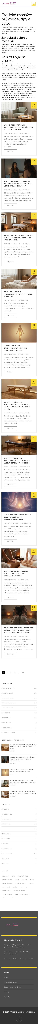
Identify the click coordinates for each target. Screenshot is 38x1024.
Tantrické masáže (7, 698)
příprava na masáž (8, 898)
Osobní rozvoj (6, 727)
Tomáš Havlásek (11, 413)
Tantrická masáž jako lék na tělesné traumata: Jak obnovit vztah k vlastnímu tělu (18, 184)
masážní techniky (19, 890)
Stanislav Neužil (11, 467)
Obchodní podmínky (10, 982)
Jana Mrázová (10, 300)
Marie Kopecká (11, 354)
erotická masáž (7, 879)
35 (23, 672)
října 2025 (5, 858)
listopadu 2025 (6, 853)
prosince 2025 (6, 848)
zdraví (28, 887)
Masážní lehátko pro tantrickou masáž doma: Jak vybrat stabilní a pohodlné (17, 461)
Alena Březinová (11, 133)
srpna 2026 (5, 809)
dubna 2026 (5, 829)
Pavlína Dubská (11, 190)
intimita (30, 883)
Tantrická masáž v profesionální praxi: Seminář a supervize (18, 294)
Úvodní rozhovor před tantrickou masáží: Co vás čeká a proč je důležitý (18, 127)
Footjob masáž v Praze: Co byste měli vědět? (18, 959)
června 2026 (5, 819)
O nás (6, 977)
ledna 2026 (5, 843)
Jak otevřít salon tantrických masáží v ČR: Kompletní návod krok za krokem (18, 238)
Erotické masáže (7, 693)
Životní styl (5, 713)
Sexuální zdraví (7, 708)
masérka (15, 887)
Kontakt (7, 997)
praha (32, 879)
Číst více (10, 151)
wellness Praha (21, 898)
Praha (13, 876)
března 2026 (5, 834)
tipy (22, 887)
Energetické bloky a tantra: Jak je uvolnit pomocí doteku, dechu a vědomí (17, 946)
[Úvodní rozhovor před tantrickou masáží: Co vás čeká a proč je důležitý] (5, 783)
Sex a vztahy (5, 718)
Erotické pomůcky (8, 732)
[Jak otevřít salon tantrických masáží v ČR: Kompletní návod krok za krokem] (5, 794)
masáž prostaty (20, 883)
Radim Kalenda (11, 636)
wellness (24, 879)
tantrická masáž (22, 876)
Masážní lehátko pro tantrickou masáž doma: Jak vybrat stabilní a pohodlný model (23, 746)
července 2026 (6, 814)
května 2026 (5, 824)
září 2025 (4, 863)
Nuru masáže (6, 722)
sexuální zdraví (7, 894)
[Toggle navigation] (34, 4)
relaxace (5, 876)
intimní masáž (6, 890)
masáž (17, 879)
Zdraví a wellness (7, 688)
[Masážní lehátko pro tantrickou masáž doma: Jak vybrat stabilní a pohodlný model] (5, 747)
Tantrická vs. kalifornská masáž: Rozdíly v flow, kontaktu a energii (16, 574)
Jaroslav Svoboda (12, 523)
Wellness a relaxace (8, 703)
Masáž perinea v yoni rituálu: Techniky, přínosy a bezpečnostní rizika (17, 517)
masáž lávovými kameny (22, 894)
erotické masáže (7, 883)
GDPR (6, 992)
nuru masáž (6, 887)
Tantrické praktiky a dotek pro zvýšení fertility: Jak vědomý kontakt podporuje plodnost (18, 630)
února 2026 (5, 839)
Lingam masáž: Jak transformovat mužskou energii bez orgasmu (15, 348)
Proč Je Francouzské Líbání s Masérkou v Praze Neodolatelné (17, 953)
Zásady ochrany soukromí (12, 987)
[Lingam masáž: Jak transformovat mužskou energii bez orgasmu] (5, 772)
